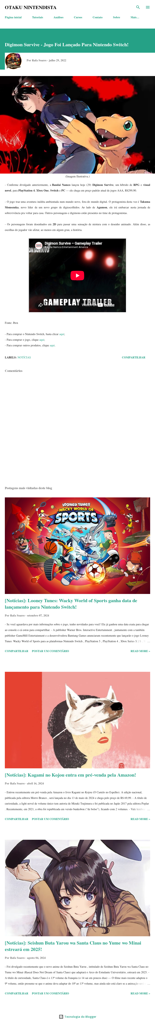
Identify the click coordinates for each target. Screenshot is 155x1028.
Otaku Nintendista (31, 7)
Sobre (116, 17)
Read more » (140, 651)
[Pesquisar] (138, 7)
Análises (58, 17)
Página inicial (13, 17)
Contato (98, 17)
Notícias (24, 357)
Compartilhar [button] (133, 357)
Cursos (78, 17)
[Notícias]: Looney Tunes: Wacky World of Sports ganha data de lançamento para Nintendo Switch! (71, 603)
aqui (61, 334)
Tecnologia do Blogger (80, 1017)
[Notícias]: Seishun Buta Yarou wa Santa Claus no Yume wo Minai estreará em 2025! (73, 946)
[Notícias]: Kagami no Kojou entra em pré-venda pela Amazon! (70, 774)
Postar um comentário (50, 651)
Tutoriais (37, 17)
